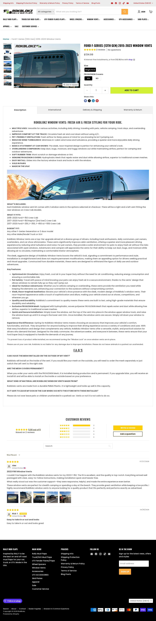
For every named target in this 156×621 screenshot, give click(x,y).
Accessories (109, 19)
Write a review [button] (128, 427)
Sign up (125, 571)
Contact (22, 609)
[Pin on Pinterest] (97, 100)
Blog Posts (96, 3)
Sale (16, 26)
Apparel (6, 26)
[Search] (124, 11)
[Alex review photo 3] (39, 497)
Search (6, 609)
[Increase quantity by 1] (105, 90)
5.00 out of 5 (34, 429)
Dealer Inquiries (35, 609)
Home (6, 39)
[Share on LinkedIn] (93, 100)
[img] (13, 461)
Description (20, 110)
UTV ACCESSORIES (126, 19)
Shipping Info (8, 3)
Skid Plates (143, 19)
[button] (7, 46)
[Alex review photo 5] (65, 497)
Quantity (88, 85)
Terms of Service (82, 3)
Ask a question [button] (128, 434)
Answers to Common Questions (56, 609)
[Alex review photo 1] (13, 497)
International (54, 109)
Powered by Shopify (11, 614)
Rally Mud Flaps (10, 19)
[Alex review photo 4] (52, 497)
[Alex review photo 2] (26, 497)
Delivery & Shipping (92, 109)
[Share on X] (89, 100)
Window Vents (93, 19)
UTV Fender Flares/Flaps (54, 19)
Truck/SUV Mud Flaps (31, 19)
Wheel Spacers (76, 19)
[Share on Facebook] (85, 100)
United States (142, 3)
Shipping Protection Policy (26, 3)
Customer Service (29, 26)
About (13, 609)
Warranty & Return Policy (50, 3)
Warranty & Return (133, 109)
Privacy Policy (67, 3)
